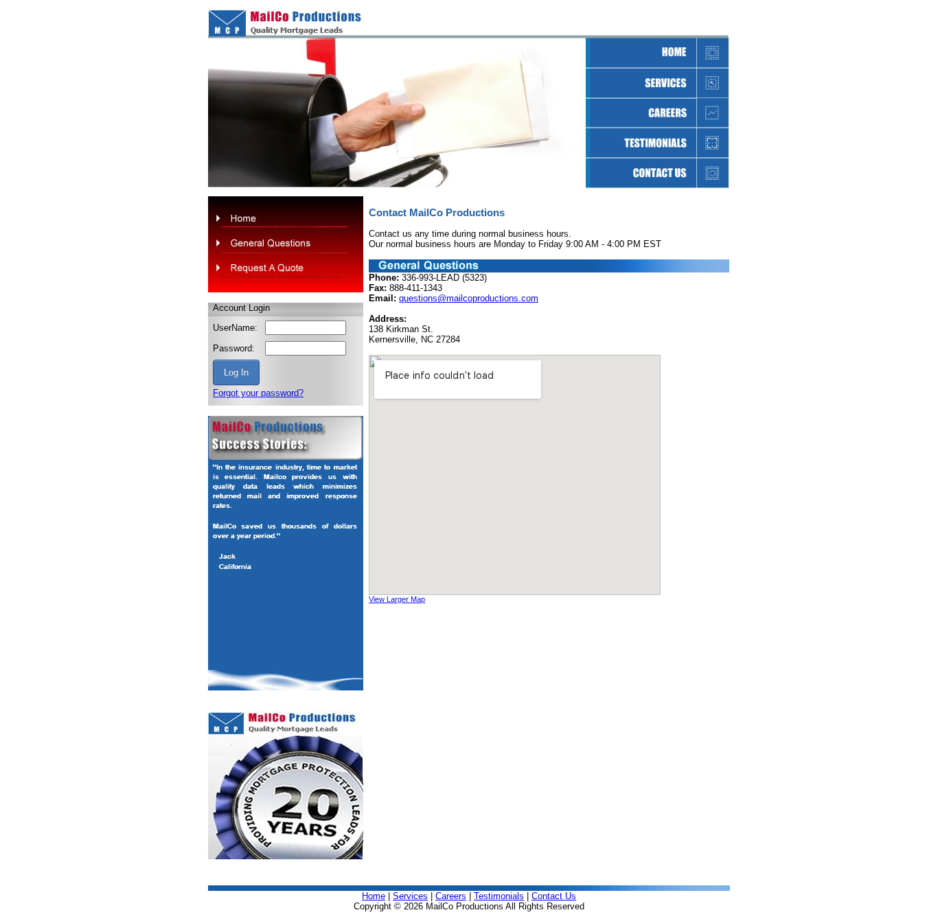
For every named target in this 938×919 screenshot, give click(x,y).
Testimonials (499, 896)
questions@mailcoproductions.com (468, 298)
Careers (450, 896)
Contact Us (553, 896)
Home (373, 896)
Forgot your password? (258, 393)
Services (410, 896)
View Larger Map (397, 599)
